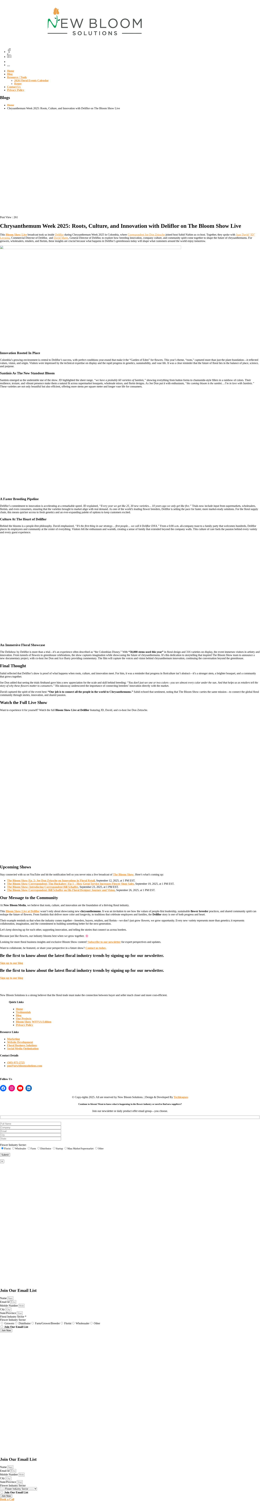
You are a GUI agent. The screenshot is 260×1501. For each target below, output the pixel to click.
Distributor (25, 1323)
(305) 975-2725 (16, 1062)
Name (3, 1298)
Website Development (20, 1042)
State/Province (8, 1313)
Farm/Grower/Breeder (47, 1323)
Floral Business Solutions (22, 1045)
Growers (9, 1323)
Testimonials (23, 1012)
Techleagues (181, 1097)
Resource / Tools (17, 77)
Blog (10, 74)
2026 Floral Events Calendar (31, 80)
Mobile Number (9, 1305)
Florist (67, 1323)
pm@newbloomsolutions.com (24, 1065)
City (2, 1309)
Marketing (13, 1038)
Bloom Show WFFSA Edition (33, 1021)
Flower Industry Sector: (13, 1144)
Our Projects (23, 1018)
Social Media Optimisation (23, 1048)
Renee (18, 83)
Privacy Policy (15, 90)
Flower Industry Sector (13, 1319)
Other (97, 1323)
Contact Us (14, 86)
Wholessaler (82, 1323)
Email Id (5, 1301)
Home (10, 70)
